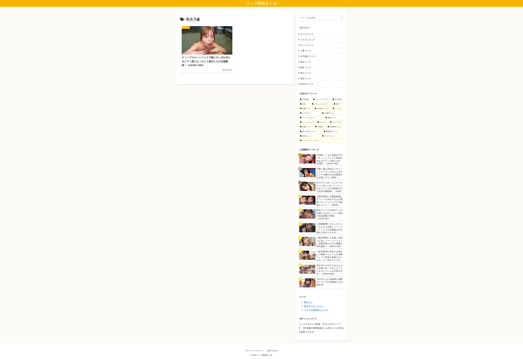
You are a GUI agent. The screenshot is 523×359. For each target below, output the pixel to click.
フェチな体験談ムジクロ (316, 310)
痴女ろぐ (308, 302)
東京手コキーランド (314, 306)
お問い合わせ (272, 350)
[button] (341, 17)
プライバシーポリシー (254, 350)
